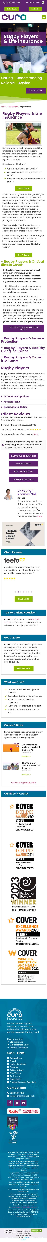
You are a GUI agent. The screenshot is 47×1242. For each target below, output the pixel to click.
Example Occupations (16, 396)
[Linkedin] (23, 1103)
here (36, 434)
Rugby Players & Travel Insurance (21, 359)
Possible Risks (11, 401)
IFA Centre (15, 1076)
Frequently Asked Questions (23, 1082)
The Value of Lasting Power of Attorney (31, 765)
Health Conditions (18, 1064)
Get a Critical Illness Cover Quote (23, 328)
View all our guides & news (23, 782)
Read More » (26, 756)
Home (3, 107)
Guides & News (17, 1070)
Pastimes (14, 1067)
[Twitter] (17, 1103)
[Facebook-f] (10, 1103)
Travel (13, 1061)
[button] (44, 17)
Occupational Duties (15, 407)
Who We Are (15, 1073)
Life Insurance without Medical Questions (31, 747)
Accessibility (15, 1079)
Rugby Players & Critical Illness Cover (22, 263)
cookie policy (25, 1238)
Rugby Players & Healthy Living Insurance (23, 349)
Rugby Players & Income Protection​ (22, 340)
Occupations (13, 107)
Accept (35, 1230)
